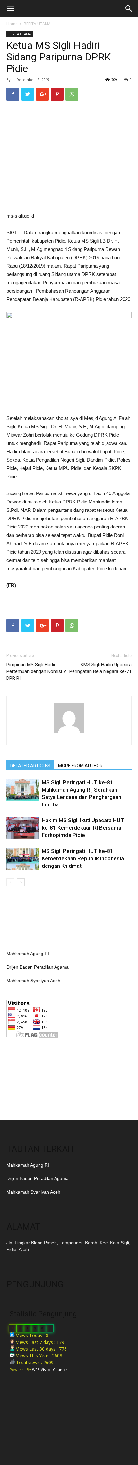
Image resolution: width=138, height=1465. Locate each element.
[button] (129, 8)
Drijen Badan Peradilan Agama (37, 967)
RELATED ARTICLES (30, 765)
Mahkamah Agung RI (27, 953)
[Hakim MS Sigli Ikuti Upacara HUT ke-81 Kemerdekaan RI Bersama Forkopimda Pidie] (22, 828)
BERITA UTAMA (37, 24)
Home (12, 24)
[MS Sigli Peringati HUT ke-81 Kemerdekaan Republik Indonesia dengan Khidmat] (22, 859)
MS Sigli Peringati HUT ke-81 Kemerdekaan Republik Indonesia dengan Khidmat (83, 858)
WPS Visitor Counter (49, 1369)
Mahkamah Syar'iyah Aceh (33, 980)
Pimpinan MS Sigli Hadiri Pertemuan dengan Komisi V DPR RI (36, 671)
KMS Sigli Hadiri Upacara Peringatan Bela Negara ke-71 (100, 668)
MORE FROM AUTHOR (80, 765)
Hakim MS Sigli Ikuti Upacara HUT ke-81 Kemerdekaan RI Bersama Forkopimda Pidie (83, 827)
